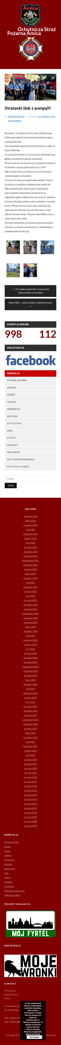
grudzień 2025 (31, 551)
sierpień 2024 (30, 622)
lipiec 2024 (30, 626)
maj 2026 (30, 529)
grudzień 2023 (31, 657)
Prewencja (13, 409)
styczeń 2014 (30, 795)
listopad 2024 (30, 609)
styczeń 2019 (30, 772)
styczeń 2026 (30, 547)
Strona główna (17, 380)
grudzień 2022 (31, 711)
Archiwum (13, 452)
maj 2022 (30, 741)
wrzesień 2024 (30, 618)
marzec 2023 (30, 697)
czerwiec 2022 (30, 737)
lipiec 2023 (30, 680)
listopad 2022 (30, 715)
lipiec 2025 (30, 573)
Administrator (16, 116)
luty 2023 (30, 702)
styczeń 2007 (30, 826)
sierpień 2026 (30, 516)
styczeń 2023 (30, 706)
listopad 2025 (30, 556)
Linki (10, 430)
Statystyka (14, 423)
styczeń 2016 (30, 786)
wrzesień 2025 (30, 565)
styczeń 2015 (30, 790)
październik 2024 (30, 613)
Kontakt (12, 445)
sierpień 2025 (30, 569)
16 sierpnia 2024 (46, 116)
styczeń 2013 (30, 799)
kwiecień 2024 (30, 640)
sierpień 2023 (30, 675)
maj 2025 (30, 582)
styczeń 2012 (30, 803)
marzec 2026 (30, 538)
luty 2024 (30, 649)
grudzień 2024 (31, 604)
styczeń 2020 (30, 768)
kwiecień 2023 (30, 693)
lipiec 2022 (30, 733)
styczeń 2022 (30, 759)
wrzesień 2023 (30, 671)
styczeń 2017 (30, 781)
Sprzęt (11, 394)
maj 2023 (30, 688)
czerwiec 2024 (30, 631)
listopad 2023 (30, 662)
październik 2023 (30, 666)
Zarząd (11, 387)
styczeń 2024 (30, 653)
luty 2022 (30, 755)
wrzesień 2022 (30, 724)
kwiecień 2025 (30, 587)
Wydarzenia (14, 121)
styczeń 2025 (30, 600)
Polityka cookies (18, 466)
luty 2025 (30, 596)
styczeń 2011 (30, 808)
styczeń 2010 (30, 812)
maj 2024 (30, 635)
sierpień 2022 (30, 728)
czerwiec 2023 (30, 684)
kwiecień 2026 (30, 534)
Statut (11, 437)
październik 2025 (30, 560)
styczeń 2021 (30, 764)
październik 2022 (30, 719)
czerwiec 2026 (30, 525)
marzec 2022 (30, 750)
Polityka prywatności (21, 459)
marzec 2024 (30, 644)
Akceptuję (34, 1037)
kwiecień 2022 (30, 746)
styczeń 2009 (30, 817)
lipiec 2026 (30, 520)
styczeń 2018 (30, 777)
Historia (12, 416)
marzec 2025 (30, 591)
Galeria (11, 402)
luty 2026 (30, 542)
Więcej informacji (33, 1034)
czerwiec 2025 (30, 578)
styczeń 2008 (30, 821)
